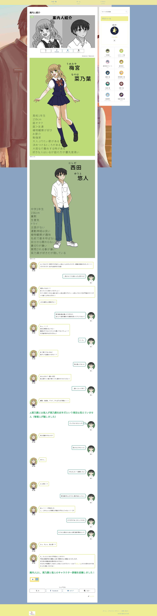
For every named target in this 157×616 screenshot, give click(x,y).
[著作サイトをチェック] (114, 40)
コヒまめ (114, 37)
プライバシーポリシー (114, 611)
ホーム (105, 611)
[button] (79, 51)
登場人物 (78, 564)
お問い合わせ (124, 611)
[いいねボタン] (33, 579)
